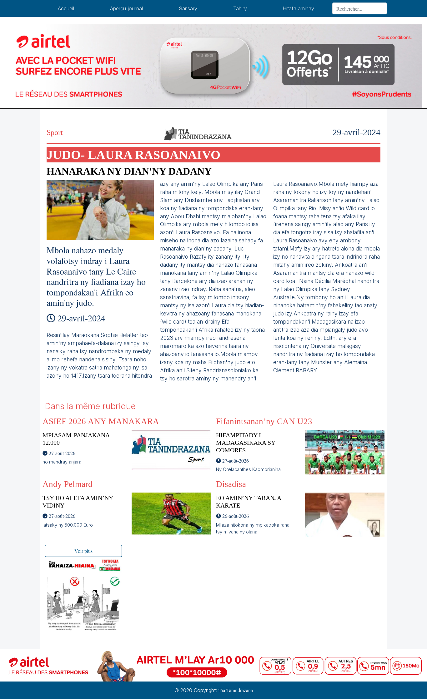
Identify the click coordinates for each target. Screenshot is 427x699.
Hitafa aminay (298, 8)
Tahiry (240, 8)
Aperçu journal (126, 8)
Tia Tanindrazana (236, 690)
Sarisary (188, 8)
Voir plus (83, 551)
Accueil (66, 8)
